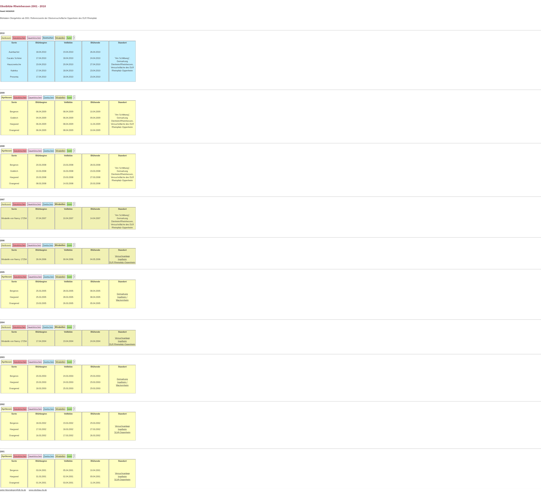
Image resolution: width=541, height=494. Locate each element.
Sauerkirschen (34, 38)
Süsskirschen (19, 38)
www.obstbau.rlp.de (38, 490)
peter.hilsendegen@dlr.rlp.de (13, 490)
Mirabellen (60, 38)
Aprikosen (6, 38)
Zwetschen (49, 97)
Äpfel (69, 38)
